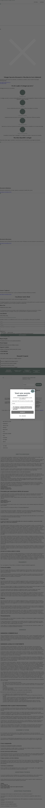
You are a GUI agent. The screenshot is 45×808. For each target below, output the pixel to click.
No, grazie (22, 416)
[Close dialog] (32, 391)
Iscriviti (22, 412)
